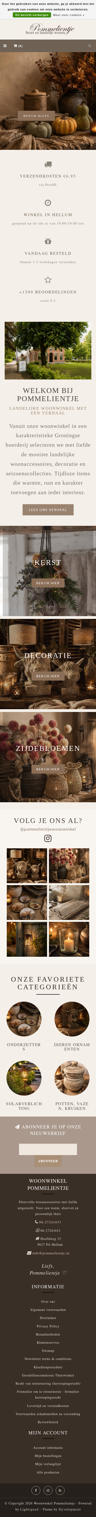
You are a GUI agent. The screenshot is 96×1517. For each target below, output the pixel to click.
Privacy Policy (48, 1326)
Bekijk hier (48, 583)
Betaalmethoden (48, 1334)
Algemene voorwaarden (48, 1309)
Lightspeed (29, 1509)
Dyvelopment (70, 1509)
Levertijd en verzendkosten (48, 1405)
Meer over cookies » (69, 15)
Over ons (48, 1301)
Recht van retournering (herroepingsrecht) (48, 1383)
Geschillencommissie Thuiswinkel (48, 1375)
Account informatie (48, 1447)
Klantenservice (48, 1342)
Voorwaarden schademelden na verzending (48, 1414)
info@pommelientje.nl (50, 1253)
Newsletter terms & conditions (48, 1358)
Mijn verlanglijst (48, 1464)
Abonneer (48, 1160)
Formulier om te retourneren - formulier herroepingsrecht (48, 1394)
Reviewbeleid (48, 1422)
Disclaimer (48, 1318)
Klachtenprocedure (48, 1367)
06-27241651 (50, 1222)
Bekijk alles (36, 115)
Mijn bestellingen (48, 1455)
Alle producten (48, 1472)
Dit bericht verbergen (31, 15)
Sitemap (48, 1350)
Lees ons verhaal (48, 510)
